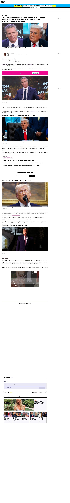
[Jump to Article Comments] (2, 59)
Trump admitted (16, 217)
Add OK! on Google (17, 61)
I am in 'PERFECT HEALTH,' (26, 260)
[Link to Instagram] (59, 2)
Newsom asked (33, 111)
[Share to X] (9, 59)
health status (10, 65)
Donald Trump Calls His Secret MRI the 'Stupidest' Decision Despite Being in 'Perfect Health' (21, 165)
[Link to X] (61, 2)
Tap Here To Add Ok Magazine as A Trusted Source (21, 73)
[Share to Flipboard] (12, 59)
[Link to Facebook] (57, 2)
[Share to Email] (16, 59)
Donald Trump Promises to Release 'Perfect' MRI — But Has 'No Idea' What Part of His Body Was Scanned (24, 162)
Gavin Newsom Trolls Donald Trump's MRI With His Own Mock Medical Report (18, 160)
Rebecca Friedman (10, 53)
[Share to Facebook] (5, 59)
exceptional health (16, 215)
